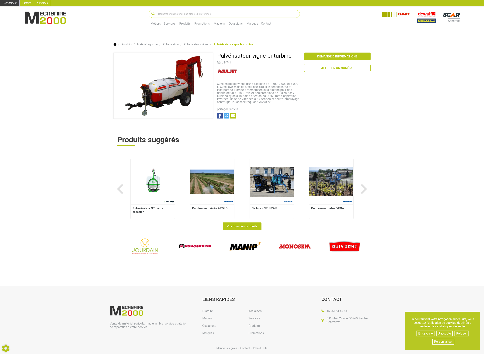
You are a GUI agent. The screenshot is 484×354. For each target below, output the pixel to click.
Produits (185, 23)
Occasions (236, 23)
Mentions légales (226, 348)
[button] (233, 44)
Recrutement (10, 3)
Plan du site (260, 348)
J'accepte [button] (444, 333)
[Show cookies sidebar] (5, 348)
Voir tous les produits (242, 226)
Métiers (155, 23)
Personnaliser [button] (443, 341)
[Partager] (233, 116)
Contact (266, 23)
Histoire (26, 3)
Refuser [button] (461, 333)
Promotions (202, 23)
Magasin (219, 23)
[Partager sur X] (226, 116)
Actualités (42, 3)
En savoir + (425, 333)
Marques (252, 23)
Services (169, 23)
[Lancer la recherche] (153, 14)
